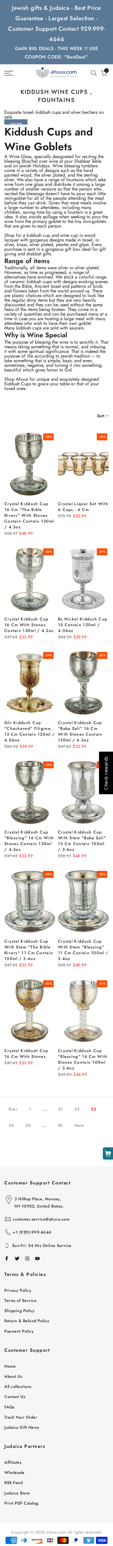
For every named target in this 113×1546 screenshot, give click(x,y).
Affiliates (12, 1462)
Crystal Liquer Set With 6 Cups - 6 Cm (83, 506)
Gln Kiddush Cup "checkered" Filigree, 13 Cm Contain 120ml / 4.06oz (29, 731)
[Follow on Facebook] (6, 1258)
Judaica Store (17, 1493)
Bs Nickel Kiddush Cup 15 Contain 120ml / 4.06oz (82, 624)
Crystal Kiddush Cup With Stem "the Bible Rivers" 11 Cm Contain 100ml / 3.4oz (28, 949)
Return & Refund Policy (26, 1321)
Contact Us (14, 1397)
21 (60, 1109)
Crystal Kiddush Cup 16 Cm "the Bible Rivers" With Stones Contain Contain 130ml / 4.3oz (29, 515)
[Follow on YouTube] (37, 1258)
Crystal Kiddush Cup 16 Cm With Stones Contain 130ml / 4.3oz (29, 624)
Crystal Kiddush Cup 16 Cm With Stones (26, 1053)
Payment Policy (19, 1331)
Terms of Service (20, 1300)
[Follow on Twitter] (17, 1258)
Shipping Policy (19, 1311)
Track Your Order (20, 1417)
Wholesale (14, 1472)
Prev (13, 1109)
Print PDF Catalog (21, 1503)
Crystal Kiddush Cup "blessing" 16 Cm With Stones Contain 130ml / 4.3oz (29, 840)
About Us (13, 1376)
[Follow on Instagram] (27, 1258)
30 (60, 1125)
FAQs (9, 1407)
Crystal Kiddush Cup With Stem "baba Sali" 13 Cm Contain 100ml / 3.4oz (82, 840)
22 (76, 1109)
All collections (18, 1386)
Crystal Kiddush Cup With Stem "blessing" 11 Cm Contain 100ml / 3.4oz (83, 949)
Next (79, 1125)
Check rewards (106, 773)
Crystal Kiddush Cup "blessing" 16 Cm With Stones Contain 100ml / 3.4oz (82, 1059)
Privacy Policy (17, 1290)
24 (11, 1125)
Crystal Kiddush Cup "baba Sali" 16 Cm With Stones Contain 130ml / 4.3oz (80, 731)
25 (27, 1125)
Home (10, 1366)
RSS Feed (13, 1482)
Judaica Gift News (21, 1427)
